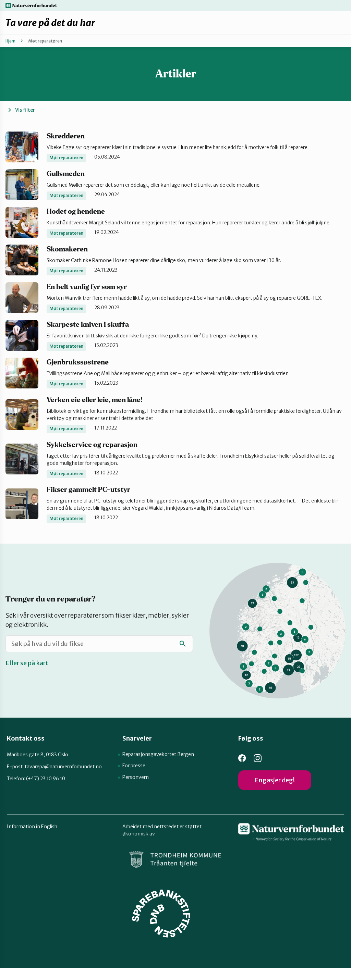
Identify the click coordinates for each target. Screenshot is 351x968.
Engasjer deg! (275, 780)
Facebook (242, 758)
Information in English (32, 826)
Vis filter (25, 110)
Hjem (10, 41)
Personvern (135, 777)
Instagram (258, 758)
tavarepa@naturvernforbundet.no (63, 767)
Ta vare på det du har (50, 22)
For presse (133, 765)
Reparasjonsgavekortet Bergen (158, 754)
